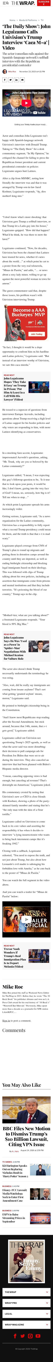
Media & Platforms (28, 20)
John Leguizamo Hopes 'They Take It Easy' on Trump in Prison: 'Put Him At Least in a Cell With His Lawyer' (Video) (15, 389)
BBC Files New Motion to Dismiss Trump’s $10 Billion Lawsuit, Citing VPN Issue (26, 1136)
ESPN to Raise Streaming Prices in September (13, 1218)
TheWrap (10, 1292)
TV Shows (7, 1162)
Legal (8, 1314)
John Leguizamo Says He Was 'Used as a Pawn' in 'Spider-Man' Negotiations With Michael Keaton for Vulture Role (15, 648)
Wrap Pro (11, 1303)
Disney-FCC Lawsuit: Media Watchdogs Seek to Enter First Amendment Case (14, 1195)
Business (6, 1186)
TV (42, 20)
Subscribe (43, 2)
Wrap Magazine (14, 1324)
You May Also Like (21, 1085)
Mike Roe (12, 71)
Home (12, 20)
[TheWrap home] (23, 3)
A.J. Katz (15, 1151)
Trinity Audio (30, 125)
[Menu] (5, 3)
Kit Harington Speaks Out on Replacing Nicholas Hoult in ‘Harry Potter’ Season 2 (15, 1171)
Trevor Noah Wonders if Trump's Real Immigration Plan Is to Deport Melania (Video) (15, 957)
